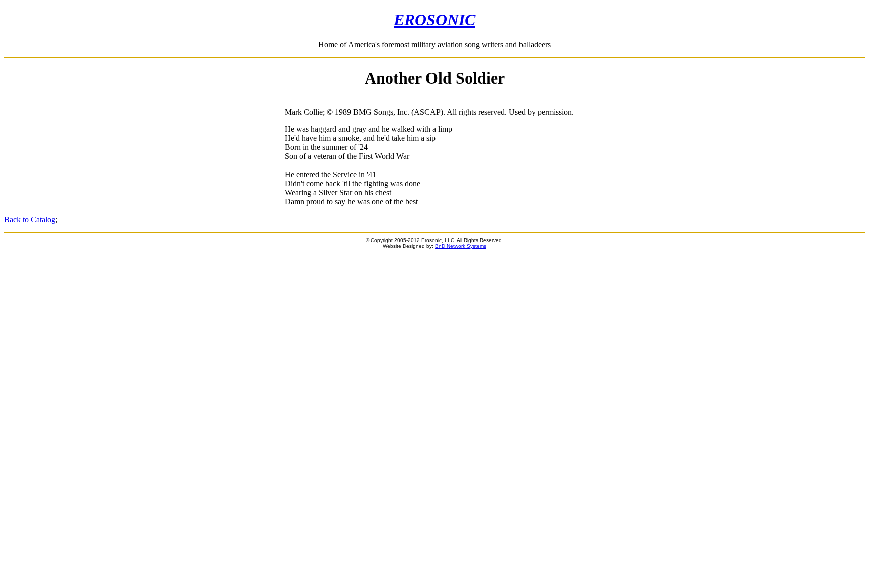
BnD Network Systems (460, 246)
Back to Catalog (29, 219)
